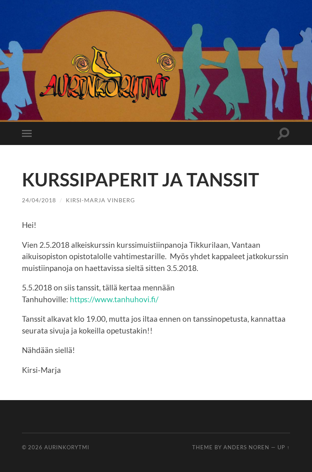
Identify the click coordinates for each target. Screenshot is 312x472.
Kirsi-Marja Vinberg (100, 200)
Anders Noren (246, 447)
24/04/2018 (39, 200)
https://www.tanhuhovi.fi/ (115, 299)
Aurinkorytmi (66, 447)
